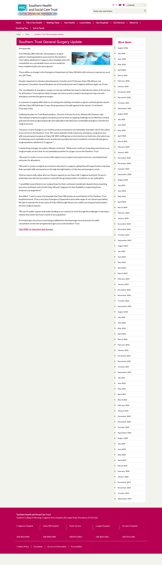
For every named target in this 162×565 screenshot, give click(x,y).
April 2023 (122, 268)
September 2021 (124, 372)
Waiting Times (53, 22)
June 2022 (122, 323)
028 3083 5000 (49, 537)
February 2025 (123, 147)
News (28, 34)
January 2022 (123, 350)
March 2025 (122, 141)
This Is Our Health (34, 22)
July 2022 (121, 317)
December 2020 (124, 416)
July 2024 (121, 185)
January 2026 (123, 86)
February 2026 (123, 81)
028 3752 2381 (128, 537)
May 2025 (122, 130)
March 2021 (122, 400)
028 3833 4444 (23, 537)
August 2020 (123, 438)
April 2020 (122, 460)
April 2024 (122, 202)
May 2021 (122, 389)
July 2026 (121, 53)
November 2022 (124, 295)
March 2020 (122, 466)
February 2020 (123, 471)
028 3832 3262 (102, 537)
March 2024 (122, 207)
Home (18, 22)
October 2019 (123, 493)
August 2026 (123, 48)
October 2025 (123, 103)
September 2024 (124, 174)
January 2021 (123, 411)
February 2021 (123, 405)
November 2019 (124, 488)
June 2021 (122, 383)
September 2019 (124, 499)
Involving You (22, 28)
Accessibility (76, 546)
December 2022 (124, 290)
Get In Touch (38, 28)
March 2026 (122, 75)
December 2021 (124, 356)
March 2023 (122, 273)
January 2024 (123, 218)
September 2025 (124, 108)
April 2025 (122, 136)
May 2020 (122, 455)
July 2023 (121, 251)
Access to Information (56, 546)
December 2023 (124, 224)
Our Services (119, 22)
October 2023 (123, 235)
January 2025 (123, 152)
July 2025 (121, 119)
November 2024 (124, 163)
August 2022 (123, 312)
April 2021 (122, 394)
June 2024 (122, 191)
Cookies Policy (23, 546)
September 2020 (124, 433)
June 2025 (122, 125)
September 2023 (124, 240)
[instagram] (123, 5)
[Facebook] (113, 5)
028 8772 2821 (75, 537)
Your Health (69, 22)
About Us (134, 22)
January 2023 (123, 284)
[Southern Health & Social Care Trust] (42, 10)
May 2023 (122, 262)
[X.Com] (116, 5)
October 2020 (123, 427)
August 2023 (123, 246)
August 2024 (123, 180)
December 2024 (124, 158)
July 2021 (121, 378)
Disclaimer (38, 546)
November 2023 (124, 229)
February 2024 (123, 213)
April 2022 (122, 334)
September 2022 (124, 306)
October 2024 (123, 169)
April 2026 (122, 70)
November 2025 (124, 97)
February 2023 (123, 279)
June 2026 (122, 59)
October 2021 (123, 367)
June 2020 (122, 449)
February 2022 (123, 345)
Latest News (85, 22)
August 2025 (123, 114)
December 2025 (124, 92)
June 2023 (122, 257)
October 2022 (123, 301)
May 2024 (122, 196)
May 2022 (122, 328)
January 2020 (123, 477)
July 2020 (121, 444)
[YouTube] (120, 5)
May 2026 (122, 64)
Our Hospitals (102, 22)
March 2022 (122, 339)
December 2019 (124, 482)
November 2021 (124, 361)
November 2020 (124, 422)
